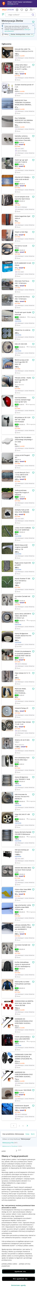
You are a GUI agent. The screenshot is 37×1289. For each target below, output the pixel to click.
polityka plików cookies (9, 1264)
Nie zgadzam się (20, 1279)
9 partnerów (22, 1194)
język (19, 1150)
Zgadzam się (20, 1271)
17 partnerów (13, 1191)
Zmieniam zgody (18, 1285)
